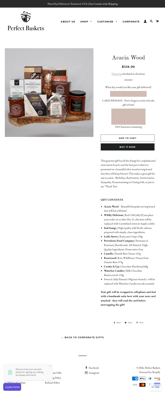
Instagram (93, 372)
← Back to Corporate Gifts (82, 337)
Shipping (116, 73)
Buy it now (128, 147)
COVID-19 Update (15, 382)
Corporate (131, 21)
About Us (68, 21)
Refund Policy (52, 382)
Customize (105, 21)
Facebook (93, 367)
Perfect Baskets (152, 367)
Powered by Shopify (149, 372)
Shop (84, 21)
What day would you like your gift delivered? (128, 87)
